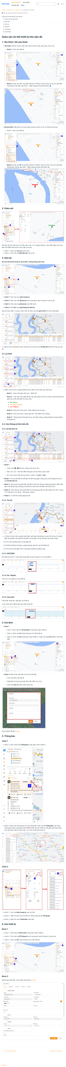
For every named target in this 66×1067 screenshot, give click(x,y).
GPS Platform (16, 2)
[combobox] (46, 3)
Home (4, 10)
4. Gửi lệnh (6, 26)
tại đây (17, 731)
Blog (22, 5)
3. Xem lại (6, 24)
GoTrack (5, 4)
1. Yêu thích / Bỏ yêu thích (10, 19)
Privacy (4, 1065)
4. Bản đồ (17, 10)
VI (62, 4)
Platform (10, 10)
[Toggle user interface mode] (58, 4)
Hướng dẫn (15, 5)
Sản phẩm (26, 2)
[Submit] (38, 3)
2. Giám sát (6, 21)
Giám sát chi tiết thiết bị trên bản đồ (12, 16)
